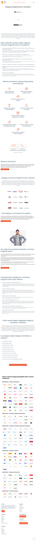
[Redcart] (31, 419)
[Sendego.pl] (5, 453)
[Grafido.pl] (20, 494)
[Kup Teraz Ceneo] (5, 388)
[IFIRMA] (15, 441)
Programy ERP (21, 508)
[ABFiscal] (20, 497)
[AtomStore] (10, 423)
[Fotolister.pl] (15, 494)
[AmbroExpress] (5, 460)
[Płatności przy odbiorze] (10, 484)
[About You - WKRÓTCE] (20, 410)
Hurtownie (20, 506)
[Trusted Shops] (15, 497)
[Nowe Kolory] (5, 466)
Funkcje (2, 515)
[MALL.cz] (31, 397)
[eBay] (10, 385)
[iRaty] (26, 484)
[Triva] (20, 438)
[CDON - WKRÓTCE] (15, 410)
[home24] (20, 397)
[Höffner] (20, 404)
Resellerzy (2, 516)
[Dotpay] (10, 475)
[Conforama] (20, 401)
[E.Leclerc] (10, 404)
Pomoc (2, 528)
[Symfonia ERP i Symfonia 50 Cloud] (31, 429)
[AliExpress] (10, 394)
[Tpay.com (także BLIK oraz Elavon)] (5, 475)
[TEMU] (5, 397)
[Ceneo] (5, 494)
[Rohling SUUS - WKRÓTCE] (5, 463)
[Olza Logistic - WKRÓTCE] (10, 463)
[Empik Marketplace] (26, 385)
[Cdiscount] (31, 394)
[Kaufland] (31, 388)
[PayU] (15, 475)
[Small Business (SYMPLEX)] (26, 435)
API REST (2, 531)
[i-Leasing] (20, 484)
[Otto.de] (26, 388)
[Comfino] (10, 488)
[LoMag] (10, 435)
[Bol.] (10, 401)
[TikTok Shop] (26, 407)
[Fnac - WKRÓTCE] (5, 410)
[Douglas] (20, 394)
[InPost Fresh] (20, 388)
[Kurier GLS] (20, 453)
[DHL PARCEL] (10, 453)
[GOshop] (26, 423)
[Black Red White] (5, 394)
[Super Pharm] (5, 404)
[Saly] (10, 419)
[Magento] (10, 416)
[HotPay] (15, 478)
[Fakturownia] (26, 438)
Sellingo (2, 517)
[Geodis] (20, 463)
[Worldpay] (10, 478)
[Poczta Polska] (31, 453)
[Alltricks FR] (10, 407)
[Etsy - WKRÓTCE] (26, 394)
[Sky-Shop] (5, 423)
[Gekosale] (5, 419)
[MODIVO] (5, 391)
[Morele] (26, 391)
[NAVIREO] (10, 429)
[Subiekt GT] (26, 429)
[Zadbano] (26, 460)
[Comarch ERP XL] (10, 432)
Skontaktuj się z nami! (5, 169)
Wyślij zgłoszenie (22, 516)
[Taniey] (26, 397)
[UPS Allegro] (15, 460)
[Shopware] (15, 419)
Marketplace (21, 505)
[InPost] (10, 466)
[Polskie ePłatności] (5, 484)
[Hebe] (15, 394)
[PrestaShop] (15, 416)
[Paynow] (31, 481)
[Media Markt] (15, 397)
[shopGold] (20, 419)
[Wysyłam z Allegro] (20, 460)
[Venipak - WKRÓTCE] (31, 463)
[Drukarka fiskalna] (31, 494)
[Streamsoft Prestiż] (31, 435)
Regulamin (2, 529)
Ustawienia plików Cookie (4, 523)
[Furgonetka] (20, 457)
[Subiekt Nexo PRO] (20, 429)
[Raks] (20, 435)
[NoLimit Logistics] (10, 460)
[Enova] (31, 432)
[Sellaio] (31, 423)
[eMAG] (15, 388)
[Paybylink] (31, 484)
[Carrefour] (26, 401)
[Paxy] (20, 466)
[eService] (10, 481)
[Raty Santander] (31, 475)
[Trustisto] (10, 497)
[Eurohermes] (15, 463)
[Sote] (15, 423)
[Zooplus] (26, 404)
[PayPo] (15, 484)
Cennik (2, 527)
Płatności (20, 510)
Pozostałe (20, 511)
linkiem (2, 265)
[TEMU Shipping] (31, 466)
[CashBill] (31, 478)
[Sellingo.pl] (5, 416)
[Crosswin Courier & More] (26, 466)
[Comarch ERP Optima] (5, 432)
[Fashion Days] (15, 401)
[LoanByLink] (5, 488)
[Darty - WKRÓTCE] (10, 410)
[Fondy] (15, 481)
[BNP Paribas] (26, 478)
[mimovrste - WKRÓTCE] (26, 410)
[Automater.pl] (5, 497)
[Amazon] (10, 388)
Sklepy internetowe (22, 507)
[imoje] (20, 481)
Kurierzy (20, 509)
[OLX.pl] (20, 385)
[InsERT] (5, 448)
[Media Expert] (5, 401)
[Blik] (20, 478)
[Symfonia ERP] (15, 438)
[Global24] (26, 463)
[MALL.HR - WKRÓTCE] (31, 410)
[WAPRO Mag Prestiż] (20, 432)
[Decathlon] (10, 391)
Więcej (3, 511)
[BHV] (5, 407)
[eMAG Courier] (5, 469)
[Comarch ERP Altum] (26, 432)
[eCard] (5, 481)
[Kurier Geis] (5, 457)
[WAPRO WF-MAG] (5, 429)
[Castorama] (31, 391)
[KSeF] (31, 441)
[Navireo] (26, 441)
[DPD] (26, 453)
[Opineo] (10, 494)
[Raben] (31, 460)
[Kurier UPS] (15, 453)
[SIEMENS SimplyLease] (5, 478)
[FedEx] (15, 457)
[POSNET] (26, 494)
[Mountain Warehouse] (15, 407)
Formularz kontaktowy (23, 523)
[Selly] (20, 423)
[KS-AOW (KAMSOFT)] (5, 435)
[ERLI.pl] (31, 385)
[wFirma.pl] (15, 429)
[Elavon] (15, 488)
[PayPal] (20, 475)
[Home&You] (15, 391)
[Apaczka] (10, 457)
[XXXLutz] (15, 404)
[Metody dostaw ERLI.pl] (15, 466)
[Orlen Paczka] (26, 457)
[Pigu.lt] (20, 391)
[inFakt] (31, 438)
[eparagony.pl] (10, 441)
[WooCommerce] (20, 416)
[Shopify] (26, 419)
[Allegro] (5, 385)
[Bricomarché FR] (31, 404)
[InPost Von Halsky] (20, 407)
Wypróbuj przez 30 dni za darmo (19, 2)
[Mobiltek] (26, 481)
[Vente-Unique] (31, 401)
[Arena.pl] (15, 385)
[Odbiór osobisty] (31, 457)
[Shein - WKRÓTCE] (31, 407)
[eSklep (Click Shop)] (31, 416)
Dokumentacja (3, 530)
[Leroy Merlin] (10, 397)
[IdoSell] (26, 416)
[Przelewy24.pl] (26, 475)
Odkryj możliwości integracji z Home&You (18, 364)
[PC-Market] (15, 435)
